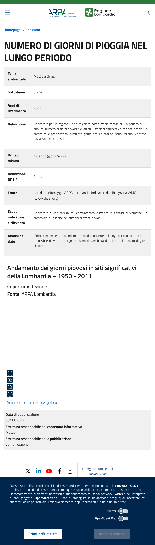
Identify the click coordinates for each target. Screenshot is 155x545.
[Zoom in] (10, 380)
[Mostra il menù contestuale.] (7, 12)
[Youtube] (49, 470)
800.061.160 (97, 473)
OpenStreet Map (106, 518)
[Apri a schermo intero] (10, 373)
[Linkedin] (38, 470)
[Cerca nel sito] (147, 12)
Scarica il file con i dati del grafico (32, 402)
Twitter (112, 511)
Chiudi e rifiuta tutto (43, 533)
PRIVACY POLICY (126, 485)
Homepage (12, 29)
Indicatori (33, 29)
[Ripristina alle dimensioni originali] (10, 394)
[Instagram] (70, 470)
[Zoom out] (10, 387)
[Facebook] (59, 470)
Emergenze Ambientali (97, 468)
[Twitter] (28, 471)
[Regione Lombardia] (100, 12)
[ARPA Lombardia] (61, 12)
